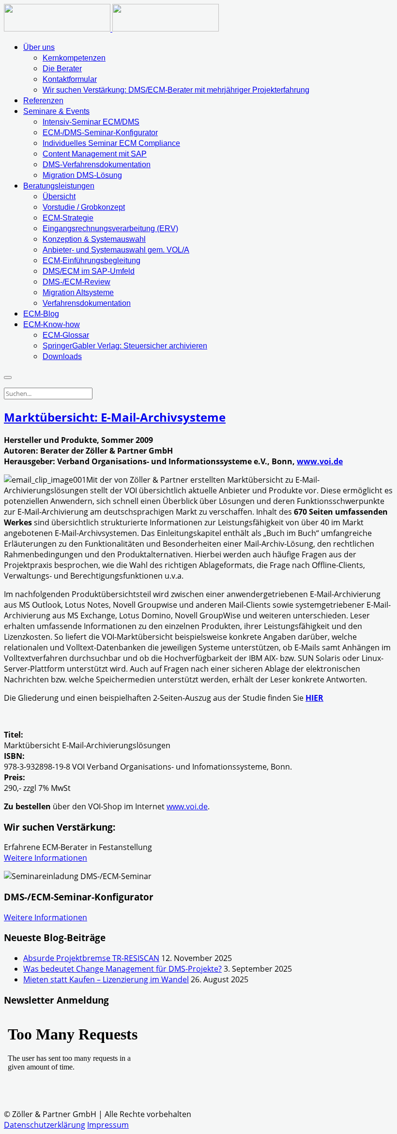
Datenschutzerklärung (44, 1124)
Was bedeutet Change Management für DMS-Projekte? (122, 968)
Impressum (108, 1124)
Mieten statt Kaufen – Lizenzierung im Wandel (106, 979)
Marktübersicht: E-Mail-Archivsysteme (115, 417)
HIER (314, 698)
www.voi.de (320, 461)
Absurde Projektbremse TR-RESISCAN (91, 958)
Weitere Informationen (45, 857)
